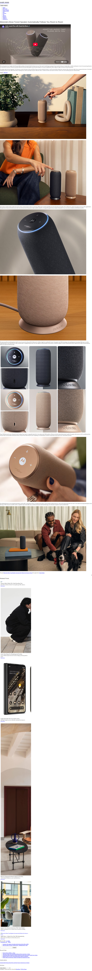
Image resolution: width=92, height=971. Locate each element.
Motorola (6, 72)
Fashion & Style (6, 11)
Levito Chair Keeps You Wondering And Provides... (12, 654)
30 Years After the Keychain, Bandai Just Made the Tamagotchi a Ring (16, 957)
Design (4, 7)
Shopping (4, 16)
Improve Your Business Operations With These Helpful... (13, 928)
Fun (3, 14)
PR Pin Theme (24, 969)
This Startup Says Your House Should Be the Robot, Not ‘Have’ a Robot (16, 954)
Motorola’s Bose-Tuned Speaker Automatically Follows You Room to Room (18, 572)
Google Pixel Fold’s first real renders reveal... (10, 718)
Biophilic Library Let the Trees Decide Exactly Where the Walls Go (15, 956)
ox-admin (8, 941)
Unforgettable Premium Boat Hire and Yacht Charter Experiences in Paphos (14, 962)
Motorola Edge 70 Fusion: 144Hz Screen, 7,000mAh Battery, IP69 (15, 945)
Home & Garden (6, 10)
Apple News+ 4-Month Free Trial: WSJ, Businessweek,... (13, 936)
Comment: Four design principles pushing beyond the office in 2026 (16, 944)
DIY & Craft (5, 8)
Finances (4, 13)
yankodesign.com (3, 942)
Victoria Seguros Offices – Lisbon (9, 953)
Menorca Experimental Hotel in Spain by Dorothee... (12, 876)
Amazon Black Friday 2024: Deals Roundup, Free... (12, 583)
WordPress (18, 969)
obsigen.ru (5, 18)
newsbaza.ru (5, 19)
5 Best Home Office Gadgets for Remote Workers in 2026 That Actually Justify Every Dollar (20, 955)
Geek (4, 12)
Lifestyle (4, 15)
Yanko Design (41, 572)
